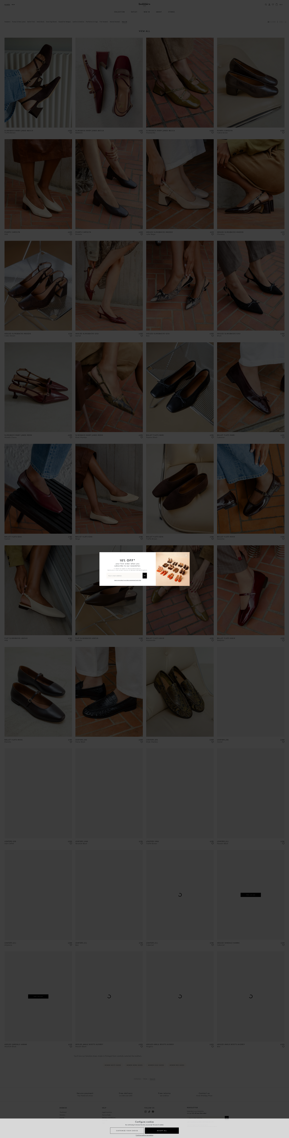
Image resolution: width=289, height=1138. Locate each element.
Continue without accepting (144, 1135)
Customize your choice (127, 1130)
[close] (186, 555)
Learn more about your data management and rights (127, 580)
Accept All (162, 1130)
